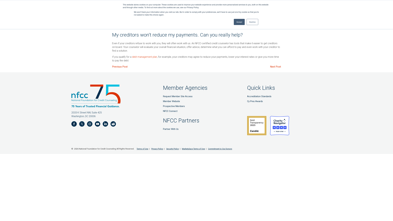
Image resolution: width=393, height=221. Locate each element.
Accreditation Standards (259, 96)
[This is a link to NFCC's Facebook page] (74, 124)
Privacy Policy (157, 149)
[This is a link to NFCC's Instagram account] (89, 124)
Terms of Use (142, 149)
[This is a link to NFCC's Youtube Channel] (97, 124)
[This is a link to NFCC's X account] (82, 124)
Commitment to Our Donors (220, 149)
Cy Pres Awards (255, 101)
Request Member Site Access (178, 96)
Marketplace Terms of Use (193, 149)
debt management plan (144, 56)
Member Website (171, 101)
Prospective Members (174, 106)
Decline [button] (252, 22)
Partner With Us (171, 129)
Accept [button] (239, 22)
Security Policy (172, 149)
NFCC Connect (170, 111)
